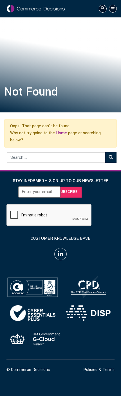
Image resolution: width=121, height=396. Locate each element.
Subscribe (67, 191)
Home (61, 133)
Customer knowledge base (60, 238)
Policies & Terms (99, 370)
